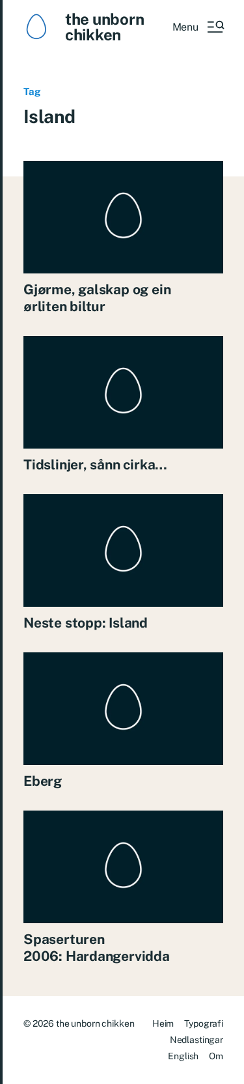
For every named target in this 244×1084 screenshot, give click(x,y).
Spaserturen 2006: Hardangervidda (96, 947)
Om (216, 1056)
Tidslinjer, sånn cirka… (95, 464)
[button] (198, 26)
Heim (163, 1023)
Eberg (42, 781)
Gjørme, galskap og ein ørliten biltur (96, 297)
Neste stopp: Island (85, 623)
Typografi (203, 1023)
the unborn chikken (104, 26)
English (183, 1056)
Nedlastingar (196, 1040)
